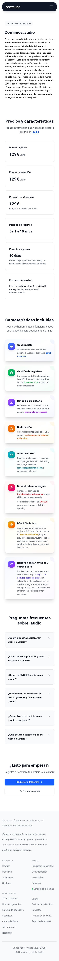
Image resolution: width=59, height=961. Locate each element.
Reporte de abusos (41, 921)
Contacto (36, 883)
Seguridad (7, 915)
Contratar (6, 883)
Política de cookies (41, 915)
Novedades (37, 877)
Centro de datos (10, 921)
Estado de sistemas (44, 889)
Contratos (37, 910)
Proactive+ (11, 927)
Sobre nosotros (10, 898)
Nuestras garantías (11, 904)
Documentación (39, 871)
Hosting (6, 866)
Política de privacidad (42, 904)
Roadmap (7, 932)
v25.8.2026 (37, 952)
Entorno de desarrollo (13, 910)
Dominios (7, 871)
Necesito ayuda (31, 791)
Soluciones (7, 877)
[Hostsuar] (12, 6)
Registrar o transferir (27, 782)
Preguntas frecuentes (43, 866)
